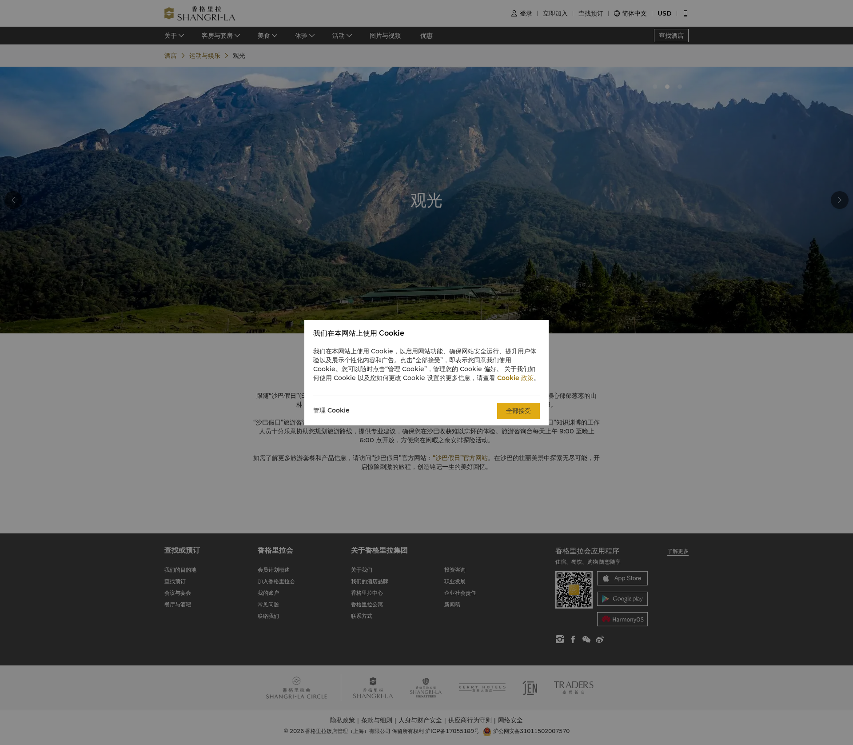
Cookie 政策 (515, 378)
